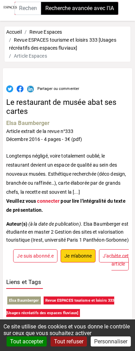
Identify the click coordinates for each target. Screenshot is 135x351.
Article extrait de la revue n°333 (39, 131)
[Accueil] (8, 7)
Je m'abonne (78, 256)
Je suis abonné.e (35, 256)
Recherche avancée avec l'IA (79, 8)
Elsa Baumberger (28, 123)
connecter (48, 201)
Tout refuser (68, 341)
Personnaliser (110, 341)
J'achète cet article (116, 260)
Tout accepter (26, 341)
